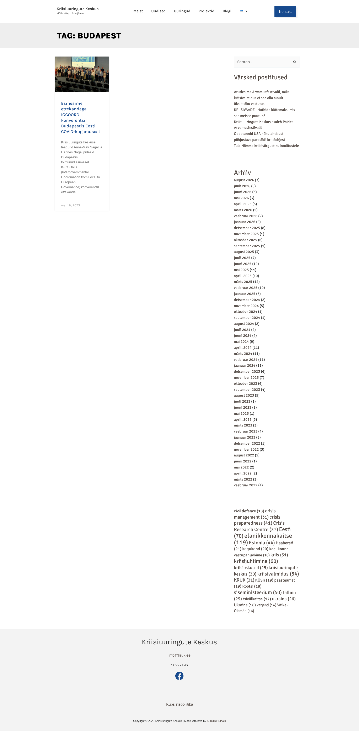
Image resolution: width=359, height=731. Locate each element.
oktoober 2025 (245, 240)
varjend (266, 605)
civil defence (249, 511)
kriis (279, 555)
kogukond (255, 548)
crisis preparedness (257, 520)
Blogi (227, 11)
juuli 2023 (242, 401)
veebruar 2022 (245, 485)
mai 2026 (241, 198)
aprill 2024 (243, 347)
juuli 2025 (242, 257)
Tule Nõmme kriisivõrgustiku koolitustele (266, 145)
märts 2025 (243, 281)
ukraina (284, 599)
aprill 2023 (243, 419)
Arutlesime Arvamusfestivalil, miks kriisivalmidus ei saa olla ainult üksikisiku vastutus (261, 98)
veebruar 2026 (245, 216)
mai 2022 (241, 467)
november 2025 (246, 234)
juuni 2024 (242, 335)
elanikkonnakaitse (263, 539)
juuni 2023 (242, 407)
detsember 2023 (247, 371)
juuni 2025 (242, 263)
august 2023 (244, 395)
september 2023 (247, 389)
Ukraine (245, 605)
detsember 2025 (247, 228)
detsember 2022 (247, 443)
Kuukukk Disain (216, 720)
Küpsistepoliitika (179, 704)
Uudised (158, 11)
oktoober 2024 (245, 311)
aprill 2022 (243, 473)
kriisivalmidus (278, 574)
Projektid (206, 11)
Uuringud (182, 11)
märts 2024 (243, 353)
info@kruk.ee (179, 655)
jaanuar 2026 (244, 221)
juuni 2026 (242, 192)
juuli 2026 (242, 186)
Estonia (262, 543)
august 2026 (244, 180)
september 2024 (247, 317)
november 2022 (246, 449)
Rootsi (252, 586)
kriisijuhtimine (256, 561)
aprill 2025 (243, 276)
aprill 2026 (243, 204)
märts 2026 (243, 210)
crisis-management (255, 514)
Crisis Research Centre (259, 526)
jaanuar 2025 (244, 293)
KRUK (244, 580)
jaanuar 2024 (244, 365)
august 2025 (244, 251)
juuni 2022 (242, 461)
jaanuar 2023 (244, 437)
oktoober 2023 (245, 383)
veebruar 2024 (245, 359)
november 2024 (246, 305)
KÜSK (264, 580)
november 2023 (246, 377)
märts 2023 (243, 425)
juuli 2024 (242, 329)
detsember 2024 (247, 299)
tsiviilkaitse (257, 599)
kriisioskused (251, 567)
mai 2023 (241, 413)
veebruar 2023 (245, 431)
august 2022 (244, 455)
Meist (138, 11)
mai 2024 (241, 341)
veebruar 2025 (245, 287)
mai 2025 (241, 269)
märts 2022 (243, 479)
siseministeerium (258, 592)
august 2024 (244, 323)
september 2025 (247, 246)
